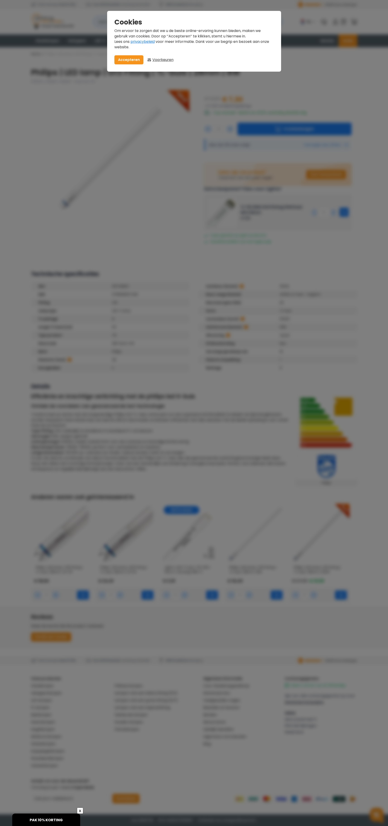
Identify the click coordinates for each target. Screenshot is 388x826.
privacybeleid (142, 41)
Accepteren (129, 59)
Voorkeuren (163, 59)
